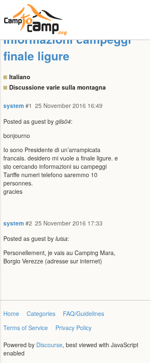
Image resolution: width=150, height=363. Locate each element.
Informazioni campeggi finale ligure (67, 47)
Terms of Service (25, 327)
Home (11, 313)
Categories (41, 313)
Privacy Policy (73, 327)
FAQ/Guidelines (83, 313)
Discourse (49, 344)
